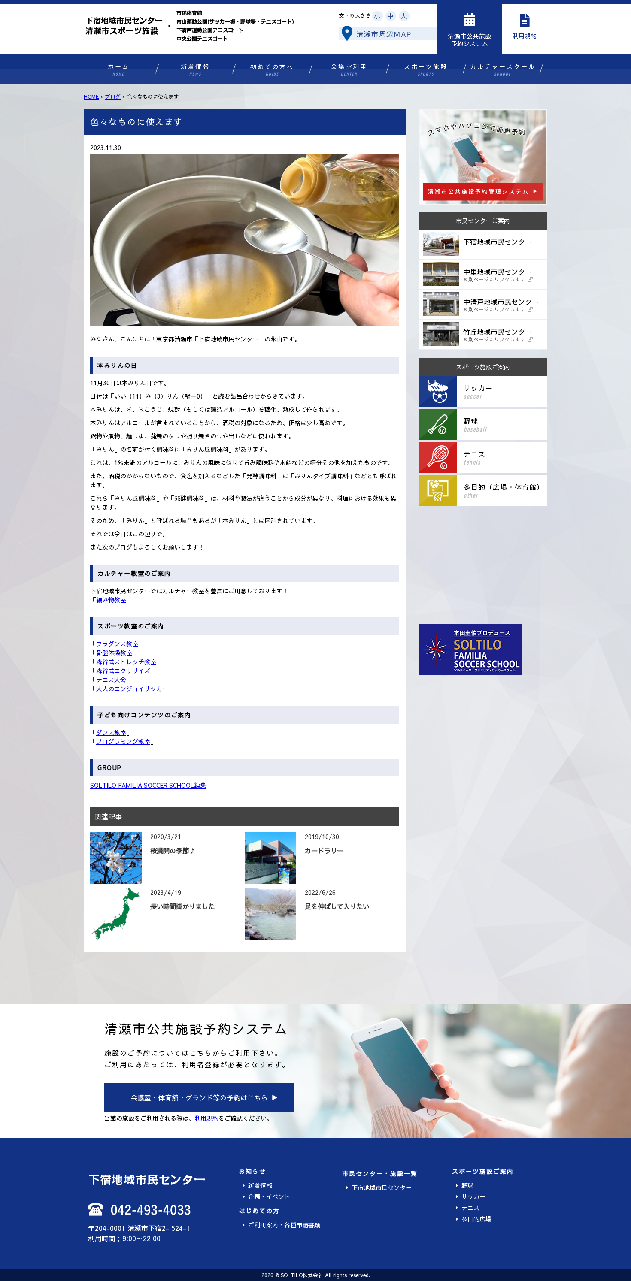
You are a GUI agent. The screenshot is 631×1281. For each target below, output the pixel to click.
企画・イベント (269, 1196)
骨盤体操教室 (114, 652)
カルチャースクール (503, 69)
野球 (467, 1185)
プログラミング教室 (123, 741)
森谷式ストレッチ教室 (126, 661)
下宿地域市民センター (382, 1187)
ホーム (119, 69)
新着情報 (195, 69)
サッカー (473, 1196)
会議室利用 (349, 69)
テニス (470, 1207)
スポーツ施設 (426, 69)
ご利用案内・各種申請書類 (284, 1225)
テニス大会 (111, 679)
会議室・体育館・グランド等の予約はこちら (199, 1097)
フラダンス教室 (117, 643)
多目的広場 (476, 1219)
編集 (200, 785)
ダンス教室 (111, 732)
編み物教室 (111, 599)
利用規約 (206, 1118)
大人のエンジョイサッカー (132, 688)
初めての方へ (272, 69)
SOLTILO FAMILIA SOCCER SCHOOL (142, 785)
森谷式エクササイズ (123, 670)
